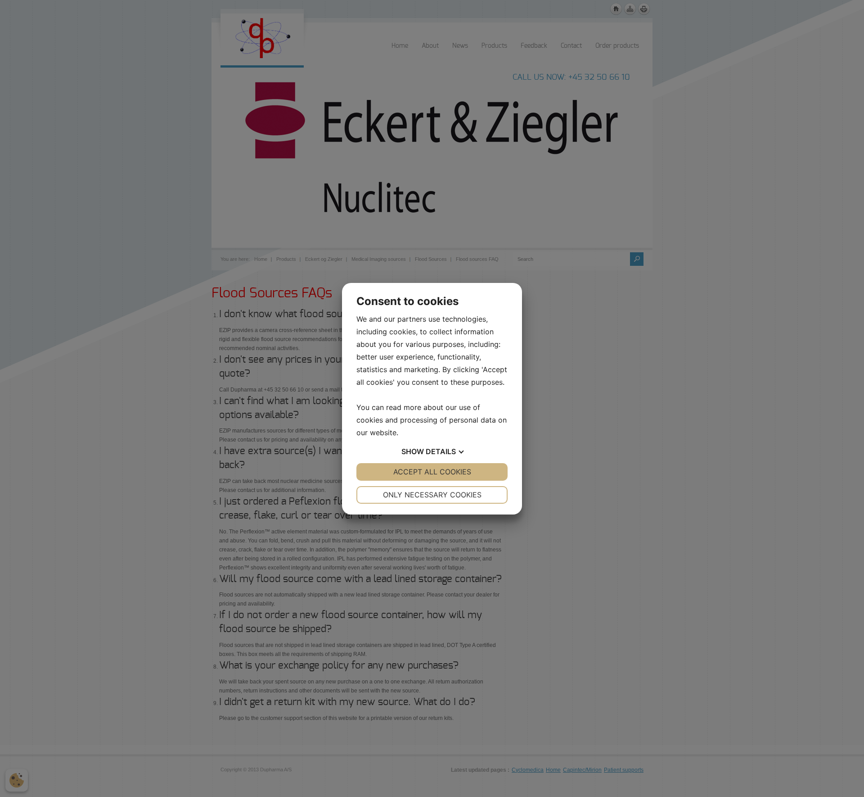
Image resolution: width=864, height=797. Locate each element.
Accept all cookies (432, 471)
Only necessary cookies (432, 494)
